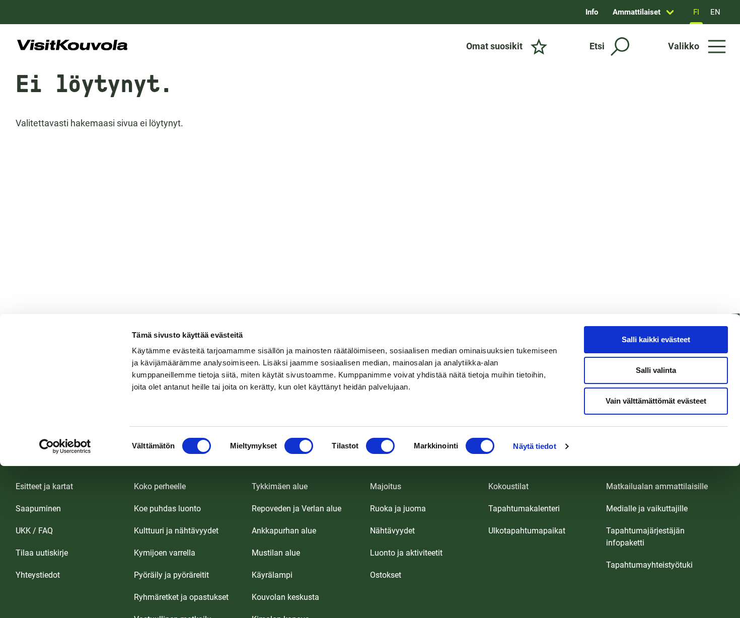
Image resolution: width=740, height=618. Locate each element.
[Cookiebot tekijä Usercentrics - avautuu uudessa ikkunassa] (65, 446)
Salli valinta (656, 370)
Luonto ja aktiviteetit (406, 553)
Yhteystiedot (38, 575)
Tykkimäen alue (280, 486)
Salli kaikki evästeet (656, 339)
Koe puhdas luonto (167, 508)
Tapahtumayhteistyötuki (649, 565)
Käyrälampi (272, 575)
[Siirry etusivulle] (72, 46)
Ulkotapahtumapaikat (526, 530)
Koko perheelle (160, 486)
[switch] (298, 446)
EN (715, 12)
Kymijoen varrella (164, 553)
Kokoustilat (508, 486)
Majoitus (385, 486)
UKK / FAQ (34, 530)
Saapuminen (38, 508)
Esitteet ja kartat (44, 486)
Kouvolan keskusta (285, 597)
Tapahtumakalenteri (524, 508)
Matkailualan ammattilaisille (657, 486)
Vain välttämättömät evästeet (656, 401)
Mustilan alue (276, 553)
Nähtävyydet (392, 530)
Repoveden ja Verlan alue (296, 508)
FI (696, 12)
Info (591, 12)
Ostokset (385, 575)
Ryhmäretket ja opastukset (181, 597)
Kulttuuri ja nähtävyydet (176, 530)
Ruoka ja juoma (398, 508)
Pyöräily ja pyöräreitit (171, 575)
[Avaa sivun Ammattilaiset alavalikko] (670, 12)
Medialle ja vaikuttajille (647, 508)
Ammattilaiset (636, 12)
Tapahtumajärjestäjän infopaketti (645, 537)
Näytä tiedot (534, 446)
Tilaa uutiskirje (42, 553)
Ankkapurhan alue (284, 530)
